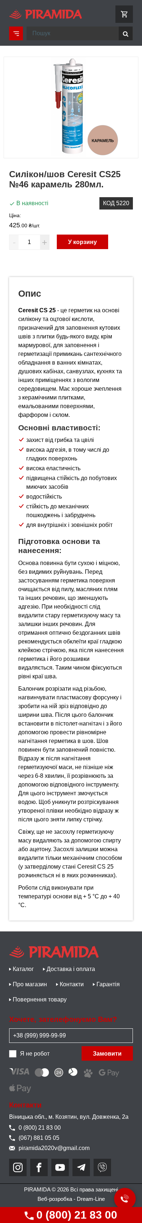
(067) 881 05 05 (39, 1138)
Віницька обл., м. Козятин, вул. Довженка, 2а (69, 1117)
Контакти (72, 984)
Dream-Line (91, 1199)
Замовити (107, 1054)
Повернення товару (40, 999)
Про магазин (30, 984)
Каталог (23, 969)
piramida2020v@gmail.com (54, 1148)
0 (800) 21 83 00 (75, 1215)
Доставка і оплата (71, 969)
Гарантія (108, 984)
